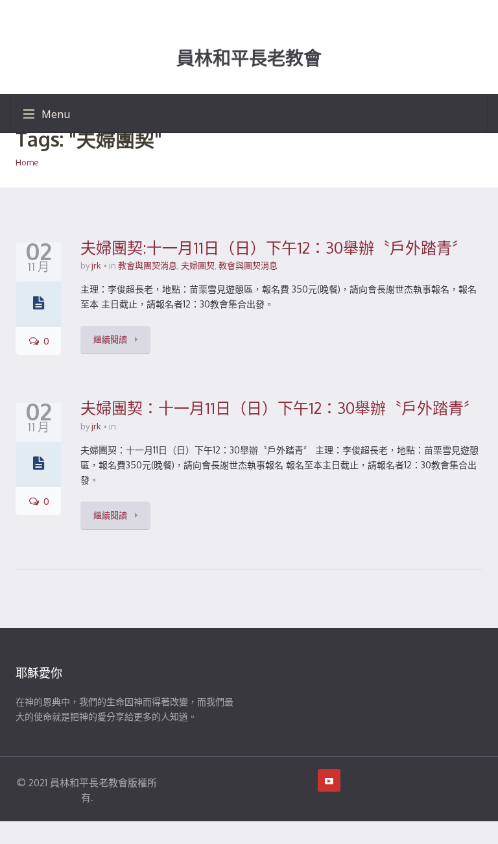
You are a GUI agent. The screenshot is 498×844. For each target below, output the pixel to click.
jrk (96, 265)
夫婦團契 (198, 265)
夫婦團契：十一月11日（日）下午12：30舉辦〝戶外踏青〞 (279, 408)
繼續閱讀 (111, 339)
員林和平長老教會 (249, 58)
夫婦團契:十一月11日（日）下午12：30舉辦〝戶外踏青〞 (274, 247)
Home (27, 162)
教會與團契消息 (147, 265)
